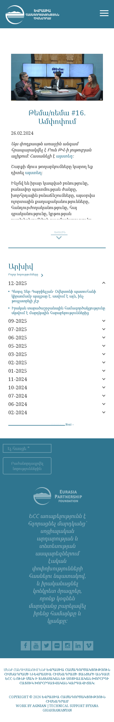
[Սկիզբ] (32, 14)
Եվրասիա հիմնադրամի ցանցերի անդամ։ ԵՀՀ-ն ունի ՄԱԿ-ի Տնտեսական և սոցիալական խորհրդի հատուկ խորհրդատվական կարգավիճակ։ (57, 678)
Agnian (39, 705)
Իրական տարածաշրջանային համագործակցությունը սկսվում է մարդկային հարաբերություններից (58, 310)
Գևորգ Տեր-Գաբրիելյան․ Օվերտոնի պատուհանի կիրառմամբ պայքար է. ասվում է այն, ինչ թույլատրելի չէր (54, 296)
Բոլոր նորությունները (23, 274)
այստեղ (64, 156)
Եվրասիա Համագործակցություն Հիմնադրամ (73, 699)
